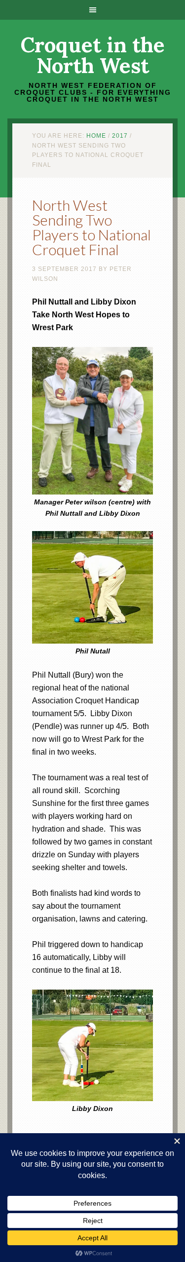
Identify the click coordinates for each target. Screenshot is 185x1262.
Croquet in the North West (93, 55)
